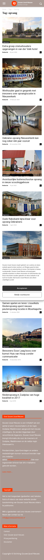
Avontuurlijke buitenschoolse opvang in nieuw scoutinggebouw (22, 181)
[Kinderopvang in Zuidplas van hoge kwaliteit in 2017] (22, 379)
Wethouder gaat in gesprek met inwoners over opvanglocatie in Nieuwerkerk (19, 93)
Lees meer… (7, 472)
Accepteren (22, 288)
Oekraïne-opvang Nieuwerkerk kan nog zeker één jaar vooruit (20, 139)
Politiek (5, 86)
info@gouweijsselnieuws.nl (19, 459)
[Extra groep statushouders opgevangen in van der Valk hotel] (22, 30)
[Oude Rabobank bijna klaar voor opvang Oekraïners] (22, 203)
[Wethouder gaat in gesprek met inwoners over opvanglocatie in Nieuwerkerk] (22, 73)
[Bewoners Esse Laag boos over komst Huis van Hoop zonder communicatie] (22, 333)
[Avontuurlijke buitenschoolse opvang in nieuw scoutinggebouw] (22, 163)
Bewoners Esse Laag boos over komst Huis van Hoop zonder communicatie (19, 353)
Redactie (5, 52)
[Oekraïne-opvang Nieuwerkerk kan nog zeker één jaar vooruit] (22, 120)
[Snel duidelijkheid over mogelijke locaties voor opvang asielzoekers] (22, 245)
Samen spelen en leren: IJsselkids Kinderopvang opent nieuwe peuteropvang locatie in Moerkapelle (21, 306)
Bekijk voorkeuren (22, 295)
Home (4, 9)
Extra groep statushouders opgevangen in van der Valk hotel (20, 47)
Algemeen (6, 42)
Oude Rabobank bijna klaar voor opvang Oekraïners (19, 220)
